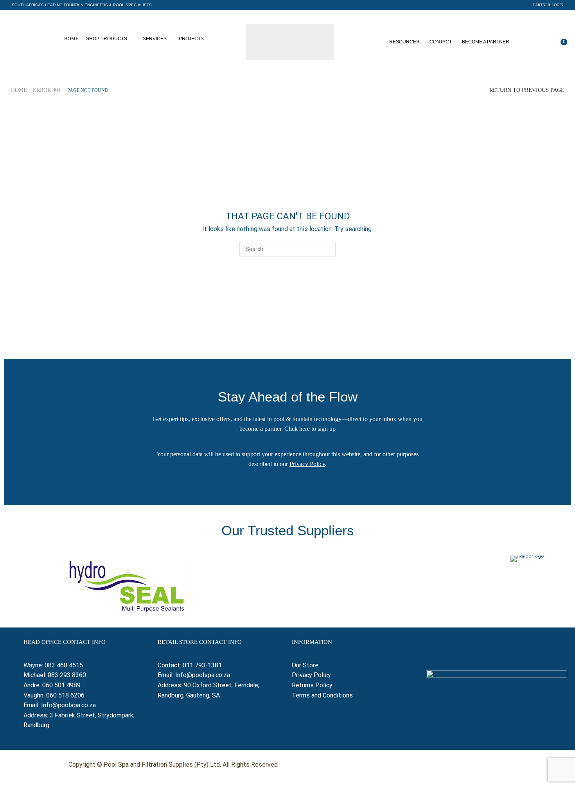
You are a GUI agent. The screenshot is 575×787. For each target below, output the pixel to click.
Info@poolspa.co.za (68, 705)
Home (19, 90)
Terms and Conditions (322, 695)
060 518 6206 (65, 695)
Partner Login (548, 5)
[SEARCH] (328, 249)
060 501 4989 (61, 685)
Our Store (305, 665)
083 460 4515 (64, 665)
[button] (82, 5)
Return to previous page (526, 90)
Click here (297, 428)
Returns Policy (313, 685)
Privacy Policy (307, 464)
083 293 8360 (67, 675)
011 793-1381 (202, 665)
